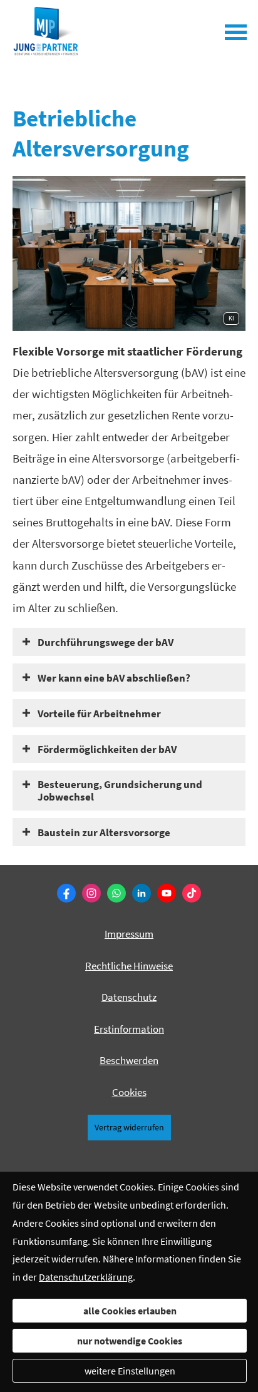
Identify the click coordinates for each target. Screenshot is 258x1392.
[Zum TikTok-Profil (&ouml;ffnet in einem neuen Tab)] (191, 893)
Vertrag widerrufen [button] (129, 1127)
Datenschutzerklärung (86, 1277)
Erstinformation (129, 1029)
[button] (105, 641)
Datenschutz (129, 997)
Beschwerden (129, 1060)
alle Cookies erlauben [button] (130, 1310)
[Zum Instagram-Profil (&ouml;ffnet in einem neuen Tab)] (91, 893)
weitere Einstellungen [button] (130, 1370)
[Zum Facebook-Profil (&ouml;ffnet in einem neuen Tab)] (66, 893)
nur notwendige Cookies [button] (129, 1340)
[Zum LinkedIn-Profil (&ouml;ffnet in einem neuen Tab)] (141, 893)
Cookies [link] (129, 1092)
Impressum (129, 934)
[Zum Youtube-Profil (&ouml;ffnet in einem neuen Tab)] (166, 893)
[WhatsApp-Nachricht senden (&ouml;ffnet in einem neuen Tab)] (116, 893)
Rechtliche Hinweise (129, 966)
